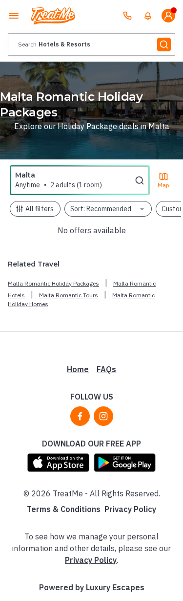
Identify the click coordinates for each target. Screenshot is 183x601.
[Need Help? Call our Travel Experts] (127, 15)
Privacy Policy (130, 509)
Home (78, 369)
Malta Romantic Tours (68, 295)
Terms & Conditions (64, 509)
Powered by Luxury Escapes (91, 587)
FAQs (106, 369)
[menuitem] (148, 15)
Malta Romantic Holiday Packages (53, 283)
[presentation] (91, 44)
